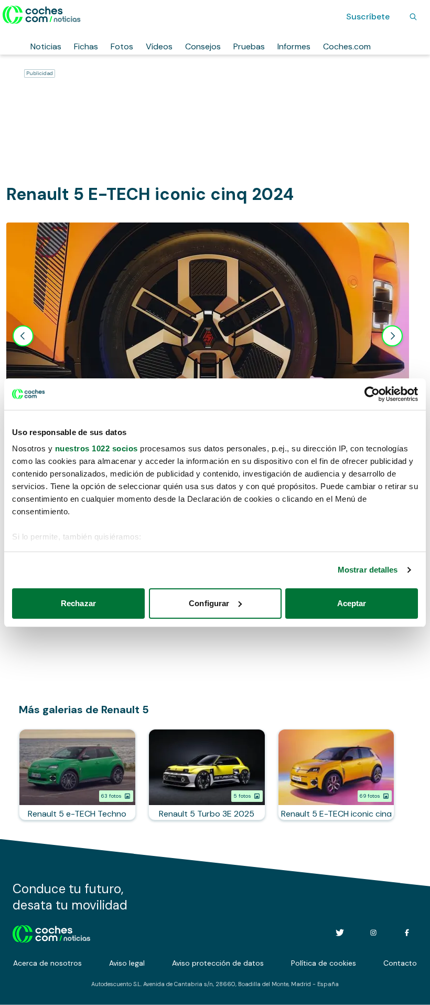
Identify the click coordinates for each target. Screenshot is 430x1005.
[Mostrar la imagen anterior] (23, 335)
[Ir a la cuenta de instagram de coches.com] (373, 932)
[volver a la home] (52, 932)
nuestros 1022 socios (96, 448)
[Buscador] (413, 16)
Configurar (209, 603)
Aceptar (352, 603)
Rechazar (78, 603)
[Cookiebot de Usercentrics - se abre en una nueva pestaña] (372, 394)
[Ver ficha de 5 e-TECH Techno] (77, 774)
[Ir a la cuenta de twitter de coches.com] (339, 932)
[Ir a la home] (42, 14)
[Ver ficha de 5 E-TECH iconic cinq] (336, 774)
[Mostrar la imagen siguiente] (392, 335)
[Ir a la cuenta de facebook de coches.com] (406, 932)
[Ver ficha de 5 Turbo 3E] (207, 774)
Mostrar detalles (368, 569)
